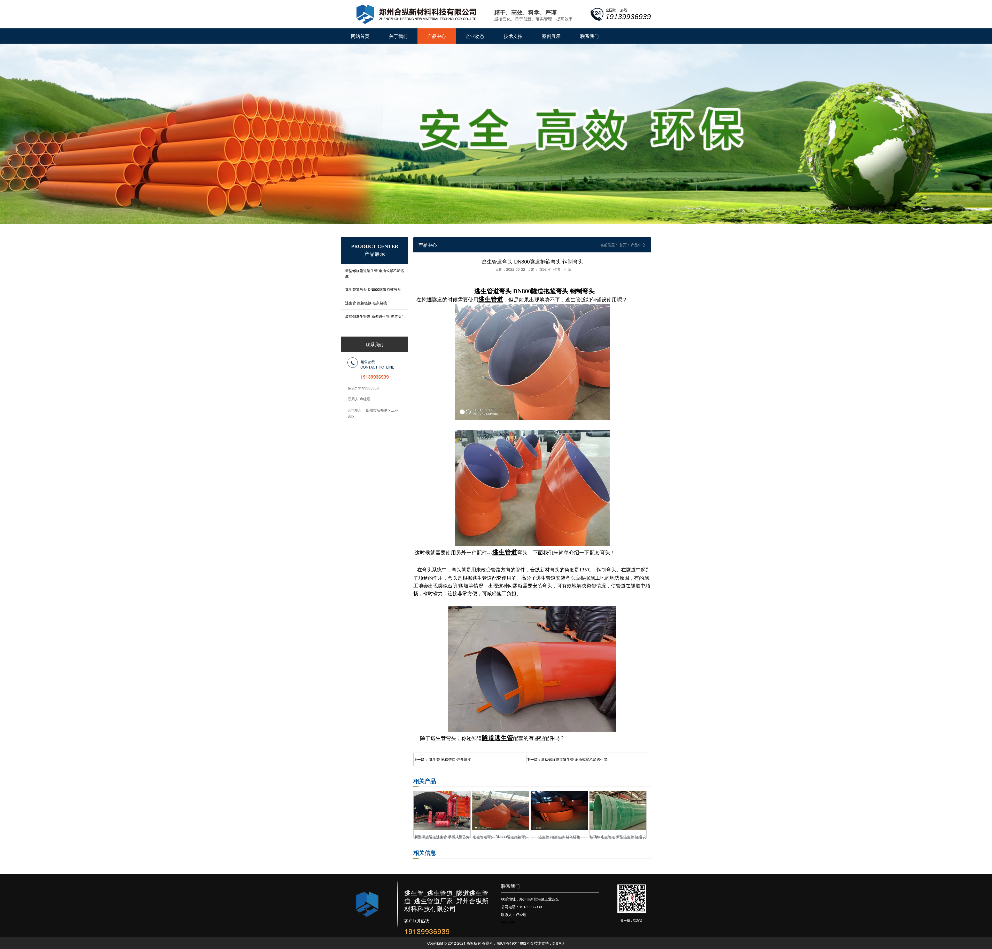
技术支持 (513, 36)
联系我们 (589, 36)
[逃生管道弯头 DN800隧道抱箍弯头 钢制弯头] (500, 828)
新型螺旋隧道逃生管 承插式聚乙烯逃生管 (574, 759)
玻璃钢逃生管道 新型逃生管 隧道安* (374, 316)
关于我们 (398, 36)
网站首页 (360, 36)
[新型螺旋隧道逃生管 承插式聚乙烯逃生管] (442, 828)
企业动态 (475, 36)
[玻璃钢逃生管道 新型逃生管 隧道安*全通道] (618, 828)
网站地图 (508, 922)
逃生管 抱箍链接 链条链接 (366, 302)
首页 (623, 244)
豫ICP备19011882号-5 (515, 943)
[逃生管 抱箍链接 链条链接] (559, 828)
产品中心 (436, 36)
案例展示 (551, 36)
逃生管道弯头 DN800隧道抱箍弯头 (373, 289)
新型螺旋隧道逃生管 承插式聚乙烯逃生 (374, 273)
